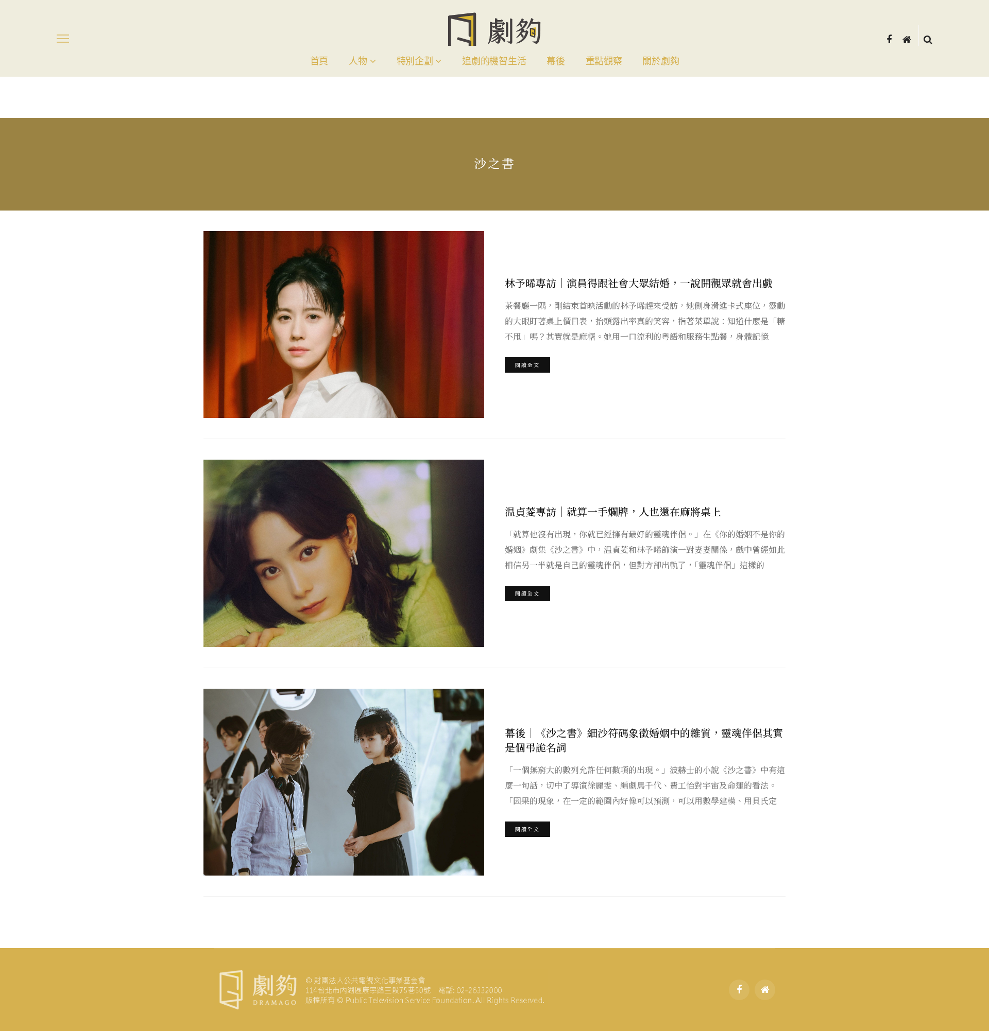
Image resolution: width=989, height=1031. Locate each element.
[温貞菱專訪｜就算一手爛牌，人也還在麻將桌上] (343, 553)
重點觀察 (604, 61)
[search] (927, 38)
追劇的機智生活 (494, 61)
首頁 (319, 61)
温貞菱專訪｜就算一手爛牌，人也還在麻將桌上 (613, 511)
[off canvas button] (63, 38)
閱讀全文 (527, 365)
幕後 (556, 61)
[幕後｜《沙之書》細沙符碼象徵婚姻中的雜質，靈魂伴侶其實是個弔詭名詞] (343, 782)
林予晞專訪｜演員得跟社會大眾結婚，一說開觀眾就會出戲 (639, 282)
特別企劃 (415, 61)
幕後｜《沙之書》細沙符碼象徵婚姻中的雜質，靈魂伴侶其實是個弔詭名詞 (644, 740)
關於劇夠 (660, 61)
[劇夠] (381, 988)
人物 (358, 61)
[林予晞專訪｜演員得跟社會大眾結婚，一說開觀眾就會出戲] (343, 324)
